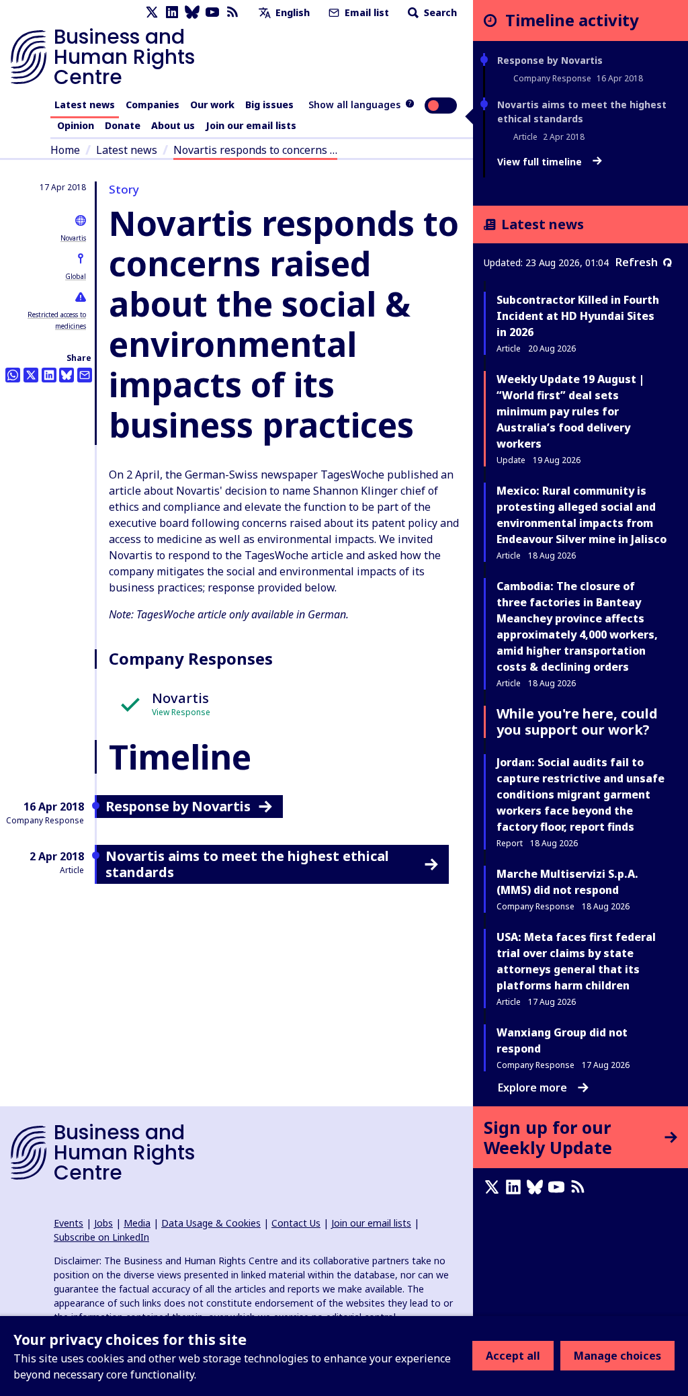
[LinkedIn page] (172, 12)
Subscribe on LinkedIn (101, 1237)
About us (173, 125)
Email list (365, 12)
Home (65, 149)
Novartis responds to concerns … (255, 149)
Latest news (84, 104)
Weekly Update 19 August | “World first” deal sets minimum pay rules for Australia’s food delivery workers (570, 411)
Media (137, 1223)
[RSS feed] (232, 12)
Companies (152, 104)
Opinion (75, 125)
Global (75, 276)
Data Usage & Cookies (211, 1223)
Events (68, 1223)
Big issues (269, 104)
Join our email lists (251, 125)
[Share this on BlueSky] (66, 375)
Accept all (513, 1355)
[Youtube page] (212, 12)
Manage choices (617, 1355)
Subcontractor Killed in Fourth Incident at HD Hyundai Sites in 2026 (578, 315)
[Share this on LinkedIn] (49, 375)
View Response (181, 712)
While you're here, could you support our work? (577, 721)
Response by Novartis (550, 60)
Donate (122, 125)
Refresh (636, 262)
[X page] (152, 12)
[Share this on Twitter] (31, 375)
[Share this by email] (84, 375)
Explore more (532, 1087)
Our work (212, 104)
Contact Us (295, 1223)
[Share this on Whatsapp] (12, 375)
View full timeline (541, 162)
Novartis (73, 238)
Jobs (103, 1223)
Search (439, 12)
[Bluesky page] (192, 12)
